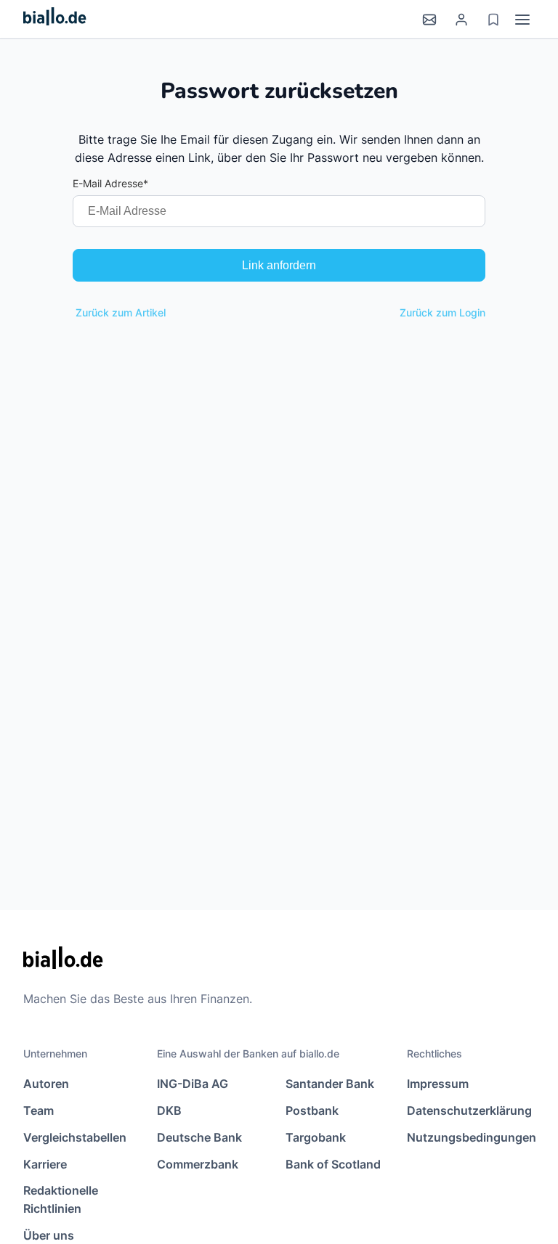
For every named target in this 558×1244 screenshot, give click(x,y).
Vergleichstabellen (74, 1137)
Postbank (312, 1110)
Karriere (45, 1164)
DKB (169, 1110)
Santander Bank (330, 1083)
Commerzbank (197, 1164)
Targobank (316, 1137)
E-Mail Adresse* (110, 183)
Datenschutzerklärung (469, 1110)
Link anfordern (279, 265)
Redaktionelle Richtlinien (60, 1199)
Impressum (438, 1083)
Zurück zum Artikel (121, 312)
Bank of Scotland (333, 1164)
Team (38, 1110)
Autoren (46, 1083)
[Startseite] (54, 19)
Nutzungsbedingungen (471, 1137)
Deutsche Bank (199, 1137)
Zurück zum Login (442, 312)
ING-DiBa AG (192, 1083)
